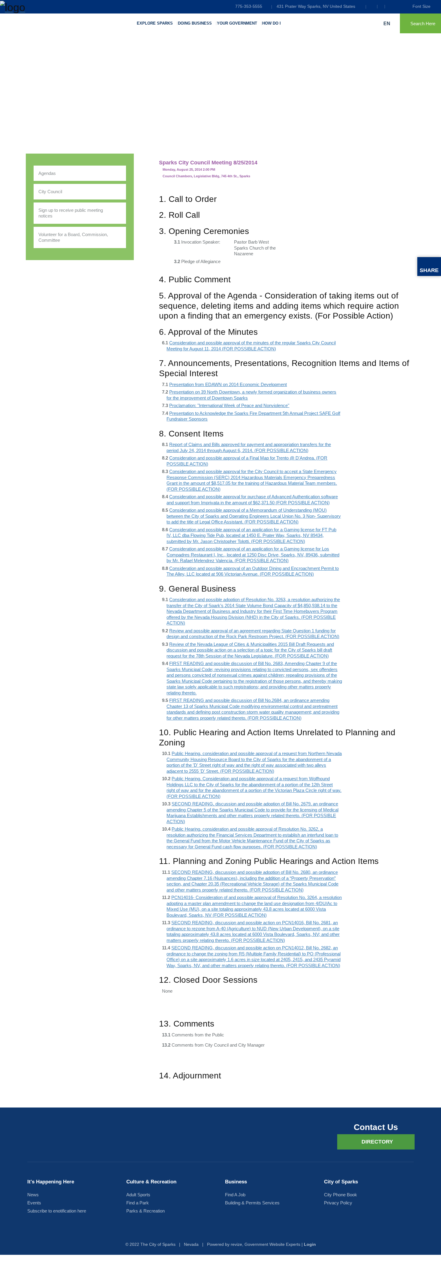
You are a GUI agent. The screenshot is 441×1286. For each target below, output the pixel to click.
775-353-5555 (248, 6)
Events (34, 1202)
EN (387, 23)
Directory (377, 1142)
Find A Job (235, 1194)
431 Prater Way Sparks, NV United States (316, 6)
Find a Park (137, 1202)
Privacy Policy (338, 1202)
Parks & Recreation (145, 1210)
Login (310, 1244)
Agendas (47, 173)
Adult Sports (138, 1194)
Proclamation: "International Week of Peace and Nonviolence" (229, 405)
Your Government (237, 23)
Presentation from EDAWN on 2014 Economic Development (228, 384)
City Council (50, 191)
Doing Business (195, 23)
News (33, 1194)
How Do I (271, 23)
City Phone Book (340, 1194)
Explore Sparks (155, 23)
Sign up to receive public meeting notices (70, 213)
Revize (236, 1244)
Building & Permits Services (252, 1202)
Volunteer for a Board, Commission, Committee (73, 237)
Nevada (191, 1244)
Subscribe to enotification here (56, 1210)
